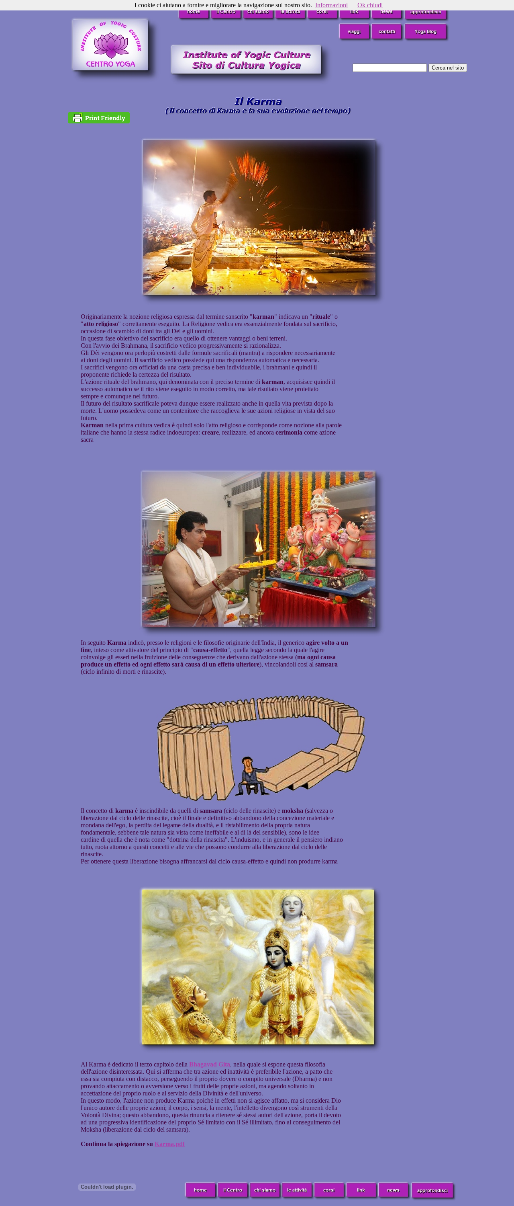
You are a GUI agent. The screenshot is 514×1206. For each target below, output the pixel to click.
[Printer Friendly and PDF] (99, 121)
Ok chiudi (370, 5)
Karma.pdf (170, 1143)
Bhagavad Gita (209, 1064)
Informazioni (331, 5)
